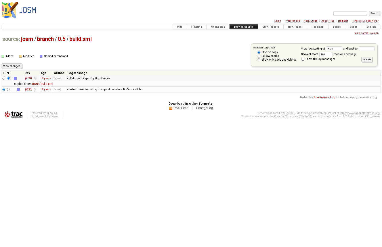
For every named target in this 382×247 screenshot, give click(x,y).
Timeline (196, 26)
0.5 (61, 39)
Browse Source (244, 26)
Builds (337, 26)
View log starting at (313, 48)
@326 (28, 78)
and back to (350, 48)
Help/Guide (310, 20)
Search (371, 26)
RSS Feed (181, 108)
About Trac (327, 20)
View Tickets (271, 26)
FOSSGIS (289, 113)
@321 (28, 89)
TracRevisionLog (324, 97)
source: (11, 39)
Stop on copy (269, 52)
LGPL (367, 116)
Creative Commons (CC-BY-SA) (293, 116)
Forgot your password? (365, 20)
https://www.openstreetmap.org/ (360, 113)
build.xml (80, 39)
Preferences (292, 20)
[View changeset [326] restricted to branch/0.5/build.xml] (35, 78)
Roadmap (318, 26)
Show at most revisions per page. (329, 54)
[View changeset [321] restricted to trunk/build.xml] (35, 89)
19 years (45, 78)
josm (27, 39)
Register (343, 20)
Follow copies (270, 55)
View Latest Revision (367, 33)
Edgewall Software (46, 116)
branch (45, 39)
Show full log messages (320, 59)
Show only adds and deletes (278, 59)
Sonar (353, 26)
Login (277, 20)
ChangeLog (204, 108)
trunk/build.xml (42, 84)
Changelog (218, 26)
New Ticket (295, 26)
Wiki (179, 26)
